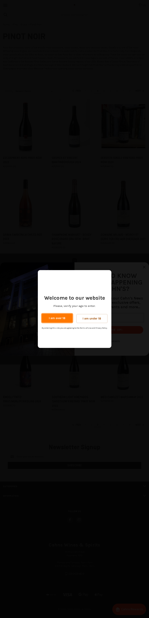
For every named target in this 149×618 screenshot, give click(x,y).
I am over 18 (57, 318)
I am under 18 (92, 318)
